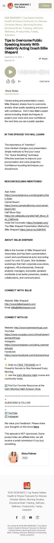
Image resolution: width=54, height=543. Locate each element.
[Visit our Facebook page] (16, 517)
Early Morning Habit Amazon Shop (23, 389)
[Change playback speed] (19, 81)
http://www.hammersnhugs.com (31, 327)
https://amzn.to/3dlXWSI (33, 229)
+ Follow (45, 5)
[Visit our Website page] (37, 517)
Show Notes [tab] (11, 90)
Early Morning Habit (27, 375)
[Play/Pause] (10, 72)
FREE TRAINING (26, 364)
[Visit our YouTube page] (30, 517)
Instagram (13, 416)
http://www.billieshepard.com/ (20, 304)
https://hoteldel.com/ (37, 222)
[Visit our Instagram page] (23, 517)
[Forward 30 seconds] (13, 81)
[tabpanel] (27, 274)
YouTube (12, 413)
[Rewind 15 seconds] (8, 81)
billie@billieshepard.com (23, 307)
